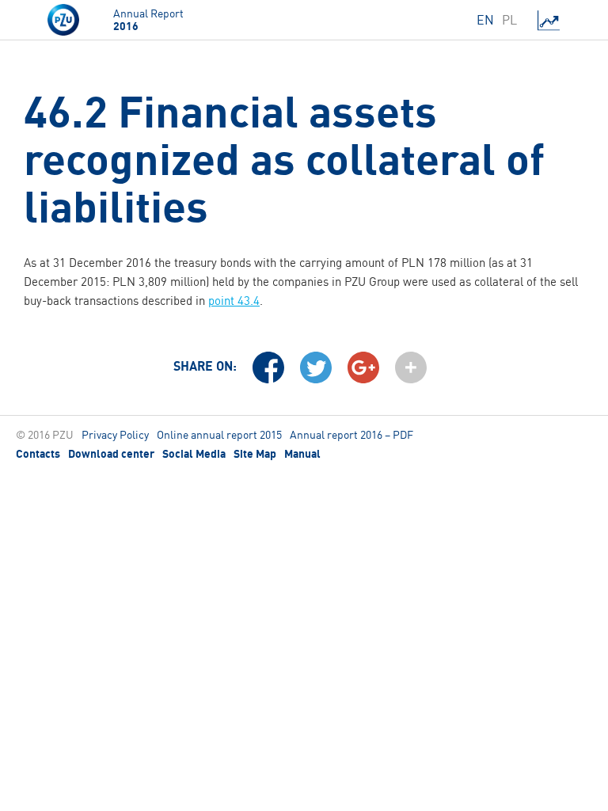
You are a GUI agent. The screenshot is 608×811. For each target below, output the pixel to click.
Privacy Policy (115, 434)
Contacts (38, 454)
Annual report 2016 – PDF (351, 434)
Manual (302, 454)
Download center (111, 454)
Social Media (194, 454)
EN (485, 20)
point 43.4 (234, 300)
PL (509, 20)
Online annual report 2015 (219, 434)
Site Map (255, 454)
